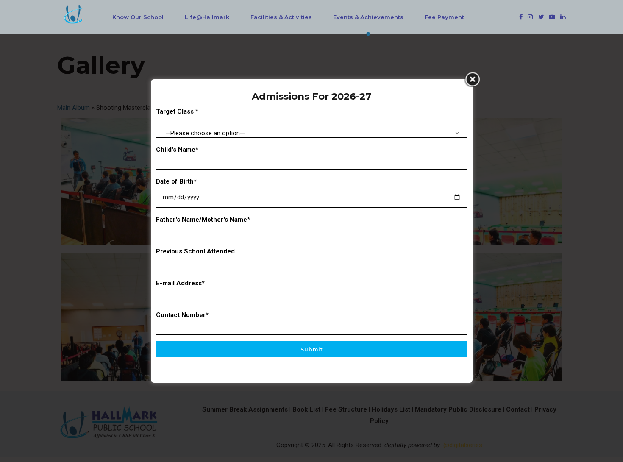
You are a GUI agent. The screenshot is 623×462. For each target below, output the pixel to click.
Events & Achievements (368, 17)
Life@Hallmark (207, 17)
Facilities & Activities (281, 17)
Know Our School (138, 17)
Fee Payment (444, 17)
